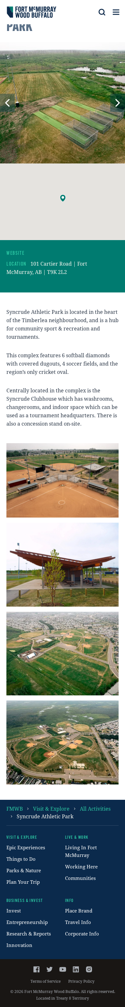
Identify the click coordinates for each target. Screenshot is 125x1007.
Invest (13, 910)
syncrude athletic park (45, 816)
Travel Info (78, 922)
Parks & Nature (23, 870)
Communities (80, 878)
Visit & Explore (51, 808)
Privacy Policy (81, 981)
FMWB (14, 808)
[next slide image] (117, 103)
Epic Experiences (25, 847)
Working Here (81, 866)
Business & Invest (24, 900)
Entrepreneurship (27, 922)
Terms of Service (45, 981)
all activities (95, 808)
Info (69, 900)
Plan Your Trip (23, 882)
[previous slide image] (7, 103)
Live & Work (76, 837)
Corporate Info (82, 933)
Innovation (19, 945)
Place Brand (78, 910)
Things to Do (21, 859)
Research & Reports (28, 933)
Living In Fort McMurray (81, 851)
